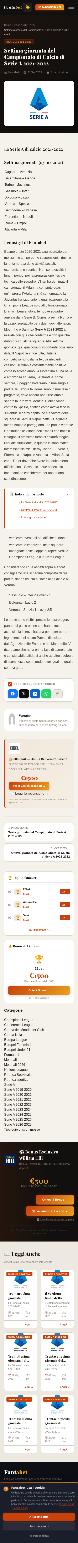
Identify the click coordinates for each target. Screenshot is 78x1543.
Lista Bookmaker (49, 7)
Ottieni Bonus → (39, 990)
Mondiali (10, 1059)
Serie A (9, 1084)
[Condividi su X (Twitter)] (24, 693)
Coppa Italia (13, 1035)
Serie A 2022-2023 (18, 1104)
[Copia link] (58, 693)
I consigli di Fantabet (33, 517)
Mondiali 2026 (14, 1064)
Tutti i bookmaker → (39, 929)
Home (7, 25)
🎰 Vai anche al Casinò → (50, 1211)
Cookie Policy (20, 1508)
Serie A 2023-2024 (18, 1109)
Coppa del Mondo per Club (24, 1030)
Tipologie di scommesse (22, 1129)
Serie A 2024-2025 (18, 1114)
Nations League (16, 1069)
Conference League (18, 1025)
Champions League (18, 1020)
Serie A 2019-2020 (18, 1089)
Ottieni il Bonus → (55, 1199)
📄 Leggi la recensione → (29, 793)
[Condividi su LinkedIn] (35, 693)
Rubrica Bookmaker (18, 1074)
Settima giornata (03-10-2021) (39, 509)
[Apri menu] (71, 7)
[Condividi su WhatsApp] (46, 693)
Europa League (15, 1040)
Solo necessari (39, 1526)
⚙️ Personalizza (39, 1536)
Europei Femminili (17, 1045)
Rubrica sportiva (16, 1079)
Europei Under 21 (17, 1050)
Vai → (65, 891)
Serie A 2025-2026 (18, 1119)
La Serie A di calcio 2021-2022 (39, 502)
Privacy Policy (67, 1504)
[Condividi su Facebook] (13, 693)
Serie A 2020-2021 (18, 1094)
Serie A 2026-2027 (18, 1124)
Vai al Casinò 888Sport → (29, 785)
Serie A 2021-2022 (24, 25)
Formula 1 (11, 1054)
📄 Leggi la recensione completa (55, 1219)
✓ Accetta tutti (39, 1517)
